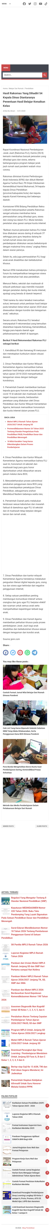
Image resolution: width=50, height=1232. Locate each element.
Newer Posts (8, 826)
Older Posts (42, 826)
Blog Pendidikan (28, 1228)
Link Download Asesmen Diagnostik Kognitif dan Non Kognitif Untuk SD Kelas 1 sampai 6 (28, 1210)
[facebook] (5, 652)
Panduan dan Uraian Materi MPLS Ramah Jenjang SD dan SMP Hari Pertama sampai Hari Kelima (28, 966)
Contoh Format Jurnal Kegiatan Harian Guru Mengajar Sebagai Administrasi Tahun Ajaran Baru (26, 1173)
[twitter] (13, 652)
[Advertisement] (25, 36)
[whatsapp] (27, 652)
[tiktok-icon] (46, 4)
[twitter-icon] (30, 4)
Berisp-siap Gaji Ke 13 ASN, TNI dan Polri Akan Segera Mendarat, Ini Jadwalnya (29, 1070)
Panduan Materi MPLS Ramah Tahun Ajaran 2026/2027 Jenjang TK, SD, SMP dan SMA (29, 979)
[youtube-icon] (40, 4)
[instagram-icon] (35, 4)
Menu (5, 68)
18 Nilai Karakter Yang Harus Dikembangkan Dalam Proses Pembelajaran (20, 444)
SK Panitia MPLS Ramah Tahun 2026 (29, 944)
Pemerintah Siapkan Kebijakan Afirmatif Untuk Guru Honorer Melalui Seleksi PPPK (26, 1083)
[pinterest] (20, 652)
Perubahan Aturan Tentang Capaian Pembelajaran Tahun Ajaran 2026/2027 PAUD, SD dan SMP (29, 1020)
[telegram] (34, 652)
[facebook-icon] (24, 4)
